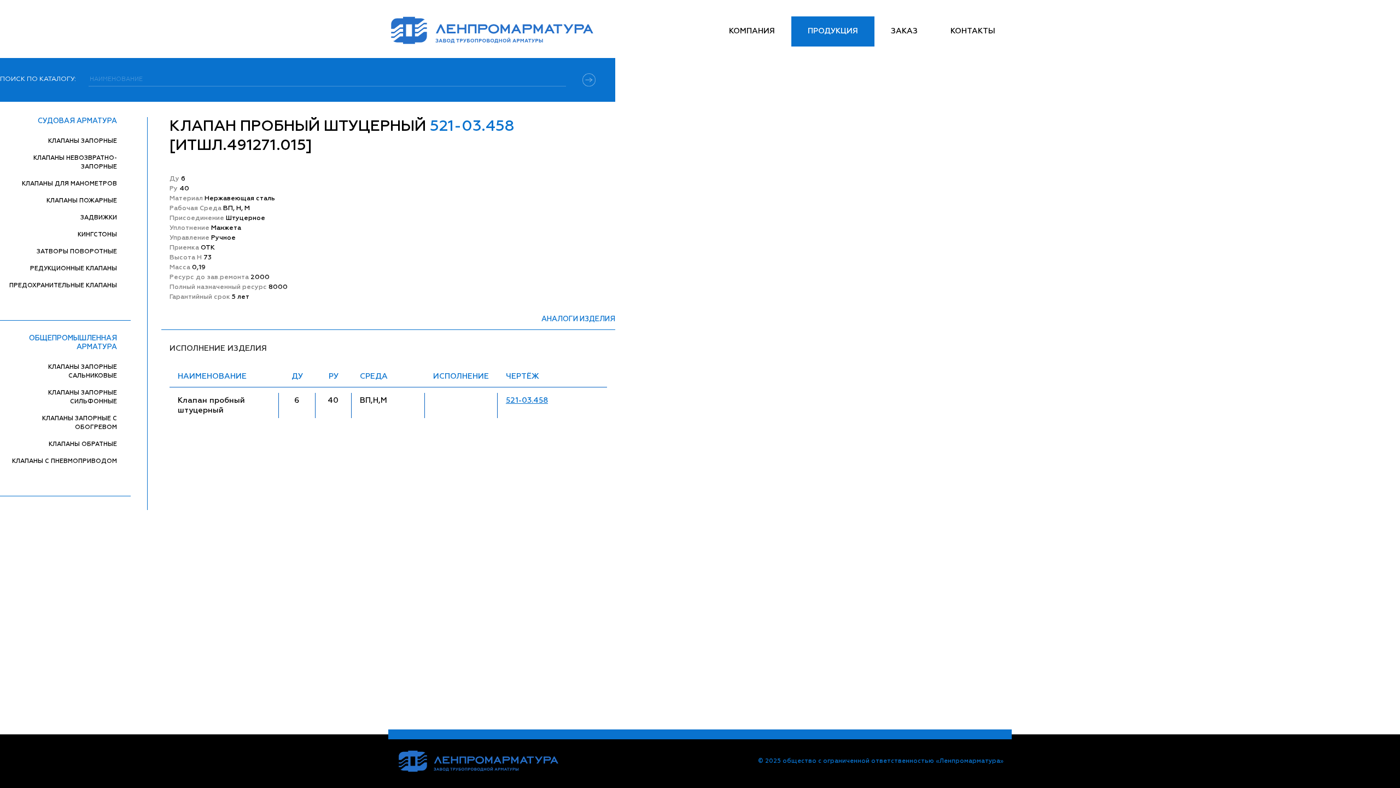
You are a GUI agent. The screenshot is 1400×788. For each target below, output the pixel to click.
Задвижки (98, 218)
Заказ (904, 31)
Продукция (833, 31)
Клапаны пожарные (81, 201)
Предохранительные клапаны (63, 285)
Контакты (972, 31)
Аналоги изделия (578, 319)
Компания (752, 31)
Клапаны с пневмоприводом (64, 461)
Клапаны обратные (83, 444)
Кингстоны (97, 234)
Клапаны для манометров (69, 184)
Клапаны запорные (82, 141)
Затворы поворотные (77, 251)
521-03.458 (527, 400)
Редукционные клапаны (73, 268)
